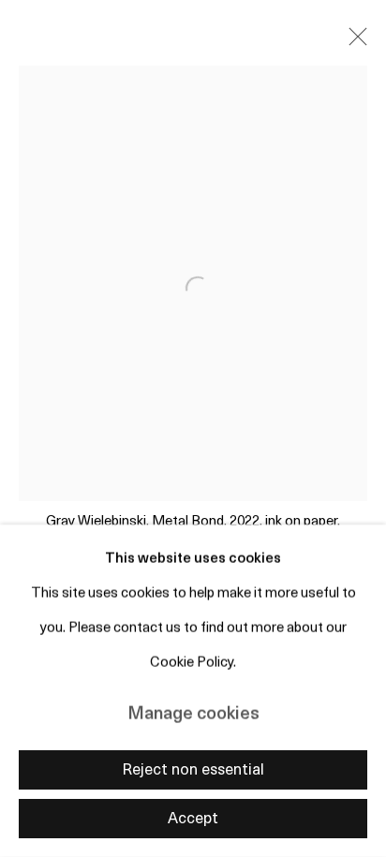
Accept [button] (193, 819)
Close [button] (353, 42)
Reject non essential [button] (193, 770)
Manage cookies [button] (193, 715)
